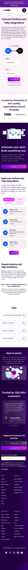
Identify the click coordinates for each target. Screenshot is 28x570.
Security (3, 536)
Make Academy (5, 514)
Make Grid (3, 490)
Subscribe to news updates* (9, 455)
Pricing (3, 492)
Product (3, 479)
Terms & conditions (19, 525)
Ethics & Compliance (19, 536)
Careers (16, 517)
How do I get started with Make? (12, 315)
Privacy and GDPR (18, 528)
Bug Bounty (17, 533)
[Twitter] (14, 553)
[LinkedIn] (18, 553)
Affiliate (3, 531)
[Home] (6, 10)
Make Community (5, 517)
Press (15, 522)
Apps (2, 487)
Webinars (3, 528)
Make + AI (3, 481)
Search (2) (19, 203)
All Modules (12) (9, 199)
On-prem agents (5, 539)
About (15, 514)
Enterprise (3, 498)
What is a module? (8, 330)
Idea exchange (18, 490)
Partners (3, 533)
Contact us (16, 520)
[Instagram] (10, 553)
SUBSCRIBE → (5, 469)
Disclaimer (16, 531)
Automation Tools (18, 492)
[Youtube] (22, 553)
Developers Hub (5, 522)
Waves (3, 503)
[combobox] (6, 62)
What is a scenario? (8, 323)
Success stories (18, 481)
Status (2, 501)
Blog (2, 525)
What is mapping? (8, 338)
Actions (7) (9, 203)
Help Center (4, 520)
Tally (15, 27)
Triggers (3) (20, 199)
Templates (16, 484)
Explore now (14, 5)
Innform (8, 27)
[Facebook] (6, 553)
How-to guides (18, 479)
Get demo (3, 495)
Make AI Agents (5, 484)
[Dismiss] (26, 3)
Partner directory (18, 487)
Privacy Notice (21, 466)
